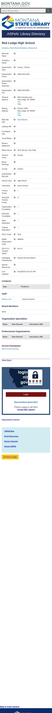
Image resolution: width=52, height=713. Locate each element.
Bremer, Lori (6, 299)
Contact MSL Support (26, 410)
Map (19, 104)
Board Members (21, 48)
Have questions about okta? (26, 402)
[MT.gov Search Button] (48, 11)
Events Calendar (11, 441)
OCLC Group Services (10, 349)
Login (26, 394)
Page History (7, 360)
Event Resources (11, 436)
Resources (33, 48)
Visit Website (22, 120)
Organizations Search (11, 420)
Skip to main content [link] (9, 707)
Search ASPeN (10, 446)
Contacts (5, 48)
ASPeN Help (9, 431)
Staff (12, 48)
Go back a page (10, 457)
